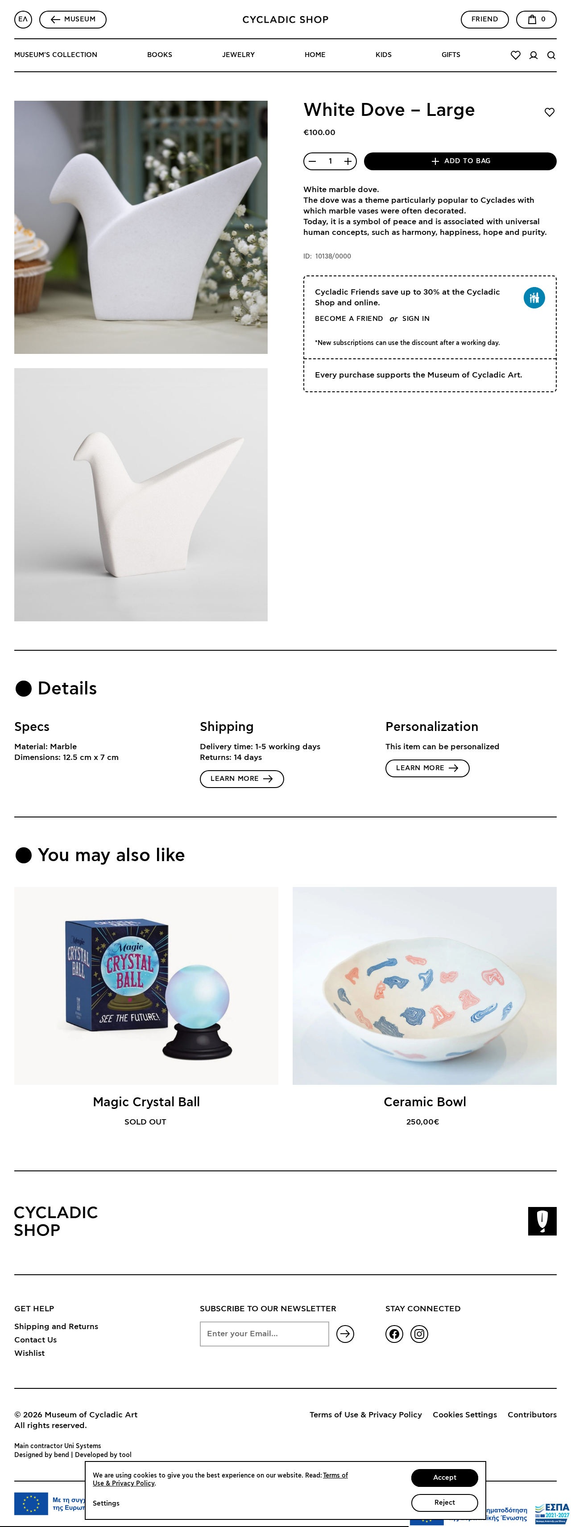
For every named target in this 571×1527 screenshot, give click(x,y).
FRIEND (485, 19)
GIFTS (451, 55)
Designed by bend (41, 1455)
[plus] (348, 161)
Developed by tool (103, 1455)
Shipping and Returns (56, 1327)
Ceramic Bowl (425, 1102)
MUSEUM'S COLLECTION (55, 55)
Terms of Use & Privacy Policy (366, 1415)
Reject (444, 1502)
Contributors (532, 1415)
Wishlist (29, 1354)
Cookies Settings (465, 1415)
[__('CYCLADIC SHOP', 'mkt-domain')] (285, 19)
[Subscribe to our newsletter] (345, 1334)
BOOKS (159, 55)
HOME (315, 55)
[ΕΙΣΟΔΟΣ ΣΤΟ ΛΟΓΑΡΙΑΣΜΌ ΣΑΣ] (533, 55)
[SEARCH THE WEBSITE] (551, 55)
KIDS (384, 55)
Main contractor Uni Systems (57, 1446)
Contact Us (35, 1340)
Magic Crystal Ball (146, 1102)
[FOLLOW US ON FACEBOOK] (394, 1334)
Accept (444, 1477)
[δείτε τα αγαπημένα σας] (515, 55)
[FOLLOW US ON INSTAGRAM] (419, 1334)
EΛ (23, 19)
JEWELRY (238, 55)
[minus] (312, 161)
